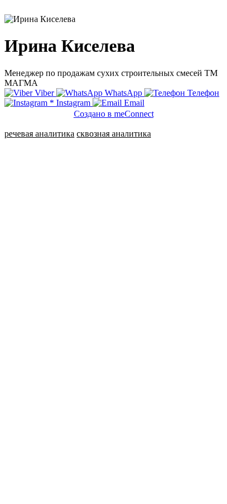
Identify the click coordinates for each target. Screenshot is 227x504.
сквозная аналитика (114, 133)
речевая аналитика (39, 133)
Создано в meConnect (114, 113)
